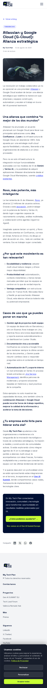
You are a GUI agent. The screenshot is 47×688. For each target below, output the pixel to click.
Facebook (7, 639)
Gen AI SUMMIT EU (11, 597)
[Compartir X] (20, 543)
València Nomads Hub (12, 606)
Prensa (6, 617)
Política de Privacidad (19, 661)
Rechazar (23, 667)
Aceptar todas (23, 682)
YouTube (6, 643)
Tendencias (9, 27)
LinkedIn (6, 630)
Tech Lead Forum (10, 601)
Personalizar (23, 675)
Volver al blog (11, 19)
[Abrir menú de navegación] (41, 4)
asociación (21, 206)
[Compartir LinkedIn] (15, 543)
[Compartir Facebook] (30, 543)
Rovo (37, 200)
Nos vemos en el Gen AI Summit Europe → (23, 527)
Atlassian (34, 89)
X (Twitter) (7, 634)
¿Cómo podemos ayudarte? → (23, 519)
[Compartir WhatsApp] (25, 543)
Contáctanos (9, 584)
